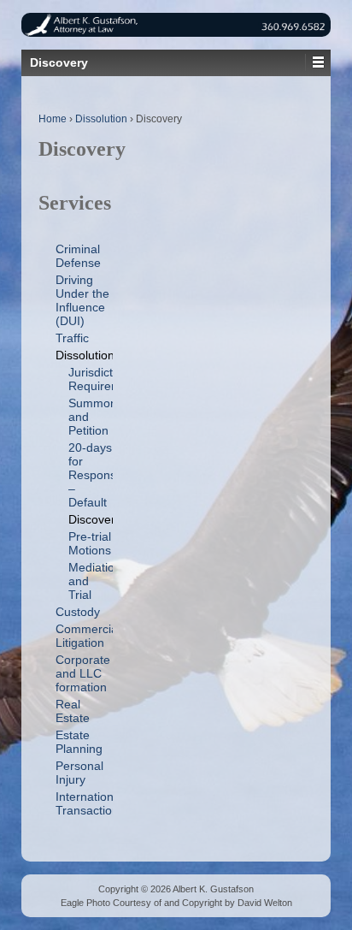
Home (52, 119)
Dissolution (101, 119)
